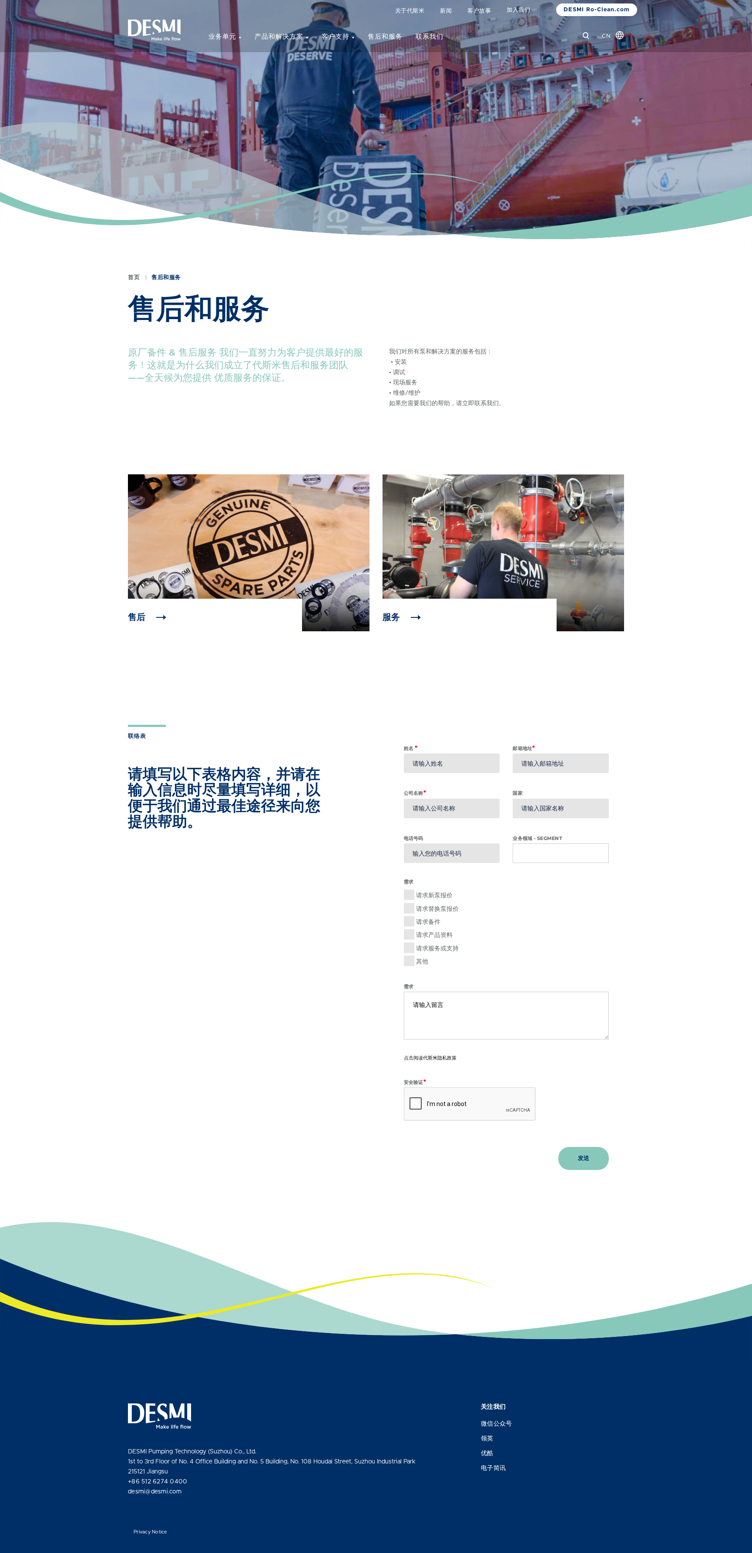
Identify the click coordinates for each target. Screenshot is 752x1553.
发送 (583, 1158)
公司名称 (415, 792)
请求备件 (428, 922)
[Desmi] (154, 30)
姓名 (411, 748)
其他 (422, 961)
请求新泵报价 (434, 895)
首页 (134, 277)
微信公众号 (496, 1424)
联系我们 (429, 36)
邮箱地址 (524, 748)
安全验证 (415, 1082)
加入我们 (518, 10)
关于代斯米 (410, 11)
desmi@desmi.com (154, 1492)
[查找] (586, 35)
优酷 (487, 1453)
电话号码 (413, 838)
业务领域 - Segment (537, 838)
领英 (487, 1439)
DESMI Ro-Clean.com (597, 10)
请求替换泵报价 (437, 909)
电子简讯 (493, 1468)
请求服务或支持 (437, 948)
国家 (518, 793)
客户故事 (479, 11)
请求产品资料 (434, 935)
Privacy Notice (150, 1532)
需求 (409, 986)
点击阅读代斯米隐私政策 (430, 1058)
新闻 (446, 11)
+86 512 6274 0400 (157, 1482)
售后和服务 (385, 36)
